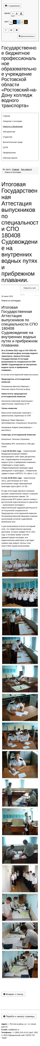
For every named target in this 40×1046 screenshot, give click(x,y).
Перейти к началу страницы (20, 1016)
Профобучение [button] (9, 153)
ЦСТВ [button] (5, 147)
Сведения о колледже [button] (12, 121)
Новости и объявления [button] (13, 126)
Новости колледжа (13, 172)
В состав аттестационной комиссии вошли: (20, 375)
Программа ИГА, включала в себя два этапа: (18, 445)
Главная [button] (6, 116)
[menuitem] (20, 116)
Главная (15, 169)
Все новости (26, 169)
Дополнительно (28, 36)
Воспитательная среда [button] (13, 142)
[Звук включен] (11, 30)
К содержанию (13, 6)
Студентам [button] (7, 137)
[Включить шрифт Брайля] (6, 30)
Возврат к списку (14, 994)
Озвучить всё (29, 288)
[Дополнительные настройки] (17, 30)
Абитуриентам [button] (9, 132)
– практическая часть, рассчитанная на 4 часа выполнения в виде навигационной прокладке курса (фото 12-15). (18, 482)
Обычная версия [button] (10, 158)
